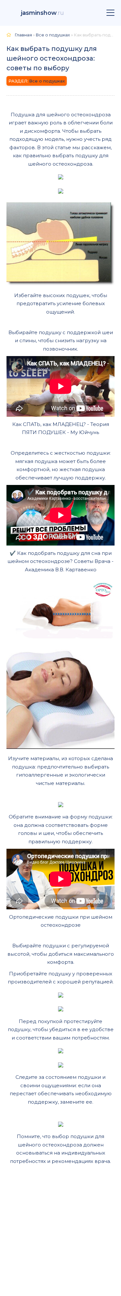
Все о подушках (47, 80)
